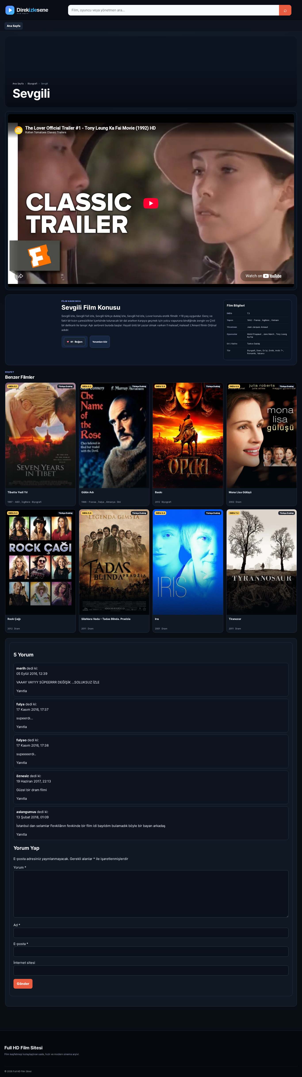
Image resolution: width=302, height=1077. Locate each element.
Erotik (271, 350)
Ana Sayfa (13, 25)
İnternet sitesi (24, 963)
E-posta (20, 944)
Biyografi (32, 83)
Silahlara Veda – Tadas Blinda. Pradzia (105, 619)
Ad (16, 925)
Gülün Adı (87, 492)
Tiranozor (235, 619)
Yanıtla (21, 691)
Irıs (157, 619)
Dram (258, 350)
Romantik (251, 353)
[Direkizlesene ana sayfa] (33, 10)
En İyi (265, 350)
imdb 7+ (279, 350)
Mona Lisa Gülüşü (240, 492)
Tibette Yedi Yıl (17, 492)
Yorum (19, 867)
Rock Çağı (14, 619)
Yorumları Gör (99, 341)
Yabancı (260, 353)
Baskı (158, 492)
